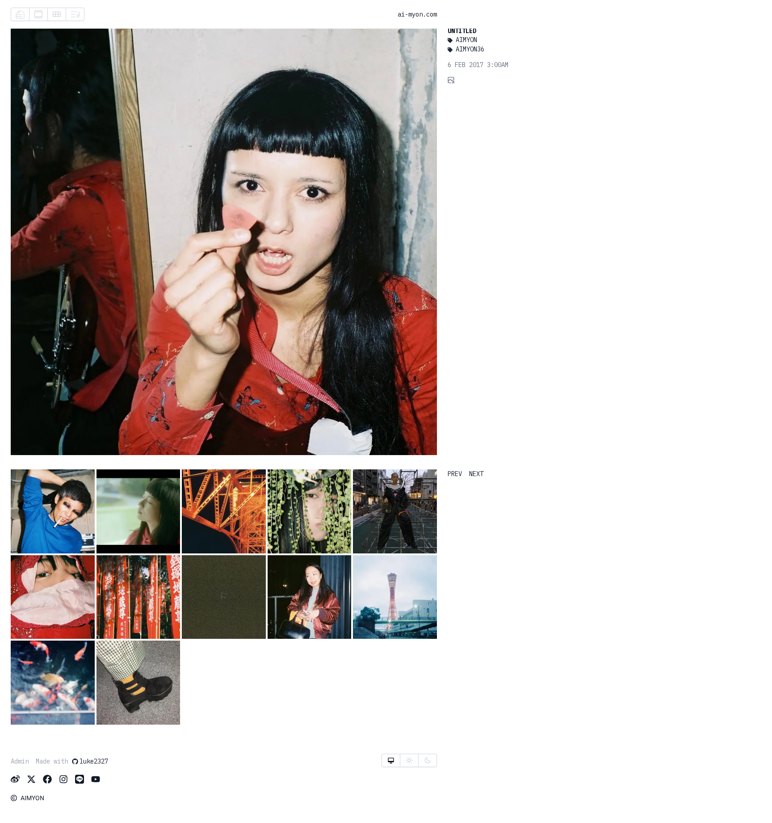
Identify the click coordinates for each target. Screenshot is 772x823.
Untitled (462, 31)
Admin (20, 761)
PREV (455, 474)
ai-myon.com (417, 14)
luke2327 (94, 761)
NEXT (476, 474)
